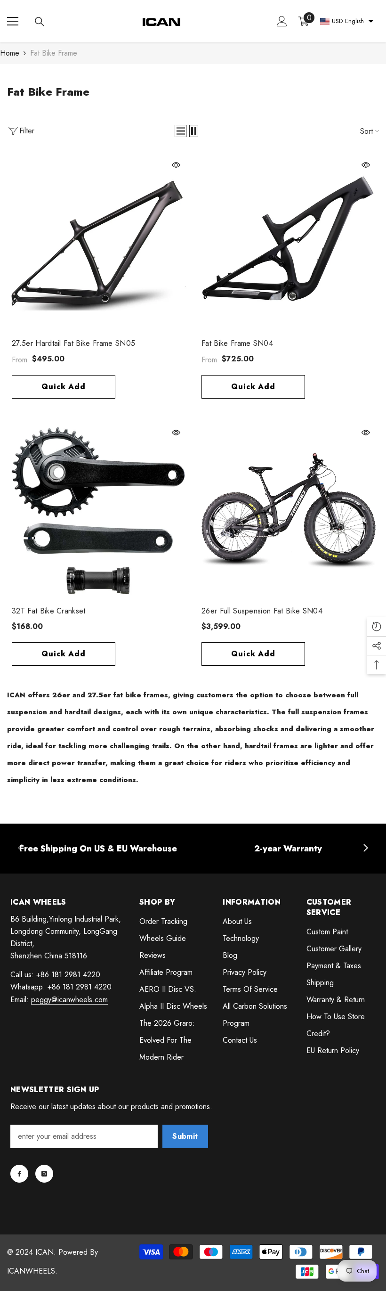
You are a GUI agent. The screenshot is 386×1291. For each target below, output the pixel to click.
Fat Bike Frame (53, 53)
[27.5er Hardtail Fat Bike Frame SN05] (98, 243)
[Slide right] (365, 848)
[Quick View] (176, 164)
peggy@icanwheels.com (69, 999)
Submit (185, 1136)
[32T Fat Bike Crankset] (98, 510)
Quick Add (63, 386)
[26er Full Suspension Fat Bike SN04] (288, 510)
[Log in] (282, 21)
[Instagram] (44, 1174)
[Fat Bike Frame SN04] (288, 243)
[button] (181, 131)
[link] (98, 848)
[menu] (12, 21)
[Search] (39, 21)
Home (9, 53)
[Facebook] (19, 1174)
